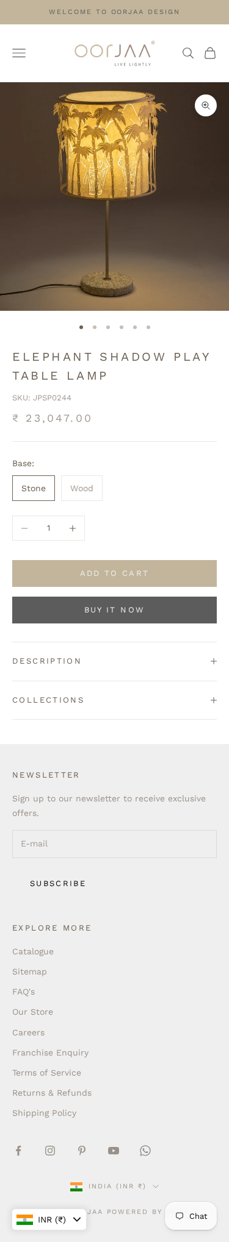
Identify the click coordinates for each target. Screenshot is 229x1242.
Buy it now (114, 609)
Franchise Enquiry (50, 1052)
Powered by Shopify (155, 1212)
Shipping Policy (44, 1113)
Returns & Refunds (52, 1093)
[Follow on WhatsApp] (145, 1150)
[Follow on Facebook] (18, 1150)
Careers (28, 1032)
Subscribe (58, 883)
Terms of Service (46, 1072)
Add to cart (115, 573)
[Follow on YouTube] (113, 1150)
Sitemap (29, 971)
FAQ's (23, 991)
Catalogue (33, 951)
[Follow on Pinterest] (82, 1150)
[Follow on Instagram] (50, 1150)
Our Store (32, 1012)
